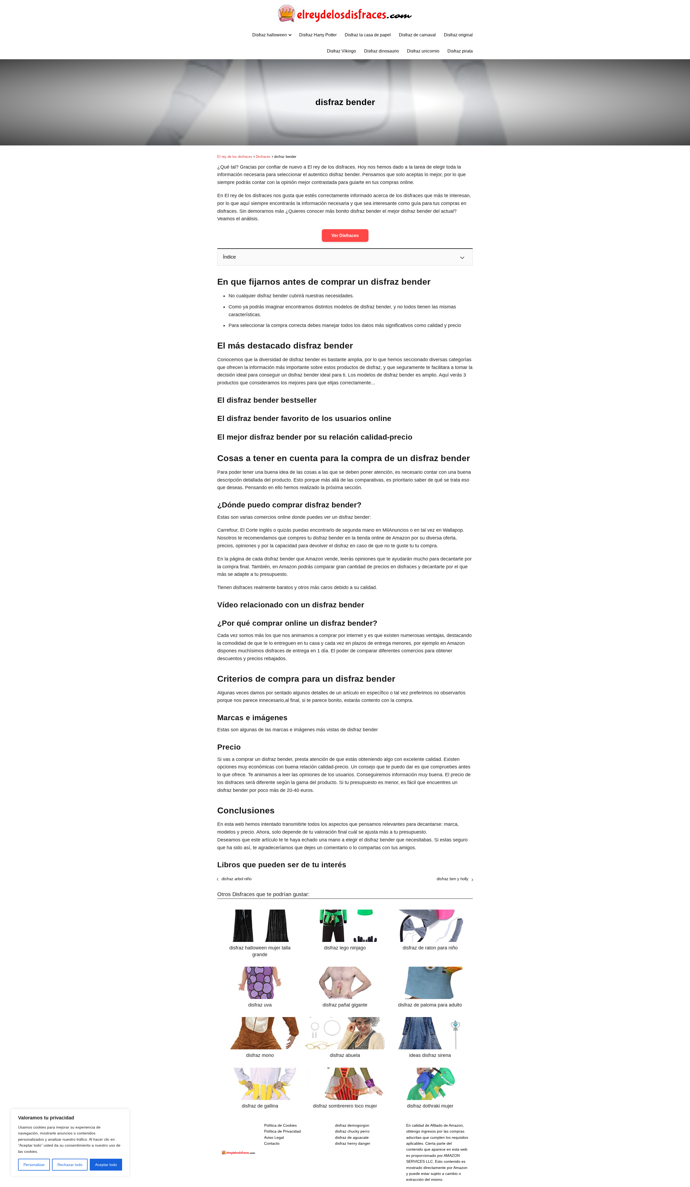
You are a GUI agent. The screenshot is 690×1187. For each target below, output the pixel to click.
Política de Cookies (280, 1125)
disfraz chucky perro (352, 1131)
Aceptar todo (106, 1164)
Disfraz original (458, 35)
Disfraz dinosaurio (381, 51)
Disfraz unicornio (423, 51)
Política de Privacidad (282, 1131)
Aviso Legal (274, 1137)
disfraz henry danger (352, 1143)
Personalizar (34, 1164)
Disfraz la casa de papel (368, 35)
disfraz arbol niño (236, 878)
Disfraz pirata (460, 51)
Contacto (272, 1143)
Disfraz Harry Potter (318, 35)
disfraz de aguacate (352, 1137)
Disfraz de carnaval (417, 35)
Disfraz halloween (269, 35)
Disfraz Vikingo (341, 51)
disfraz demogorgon (352, 1125)
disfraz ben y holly (452, 878)
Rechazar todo (69, 1164)
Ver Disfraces (345, 235)
